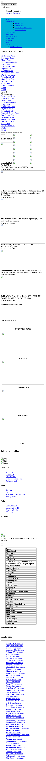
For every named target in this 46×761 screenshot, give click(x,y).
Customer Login (12, 510)
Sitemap (9, 490)
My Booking (10, 38)
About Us (9, 472)
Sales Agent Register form (15, 494)
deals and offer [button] (10, 21)
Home (7, 19)
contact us (9, 45)
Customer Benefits (12, 508)
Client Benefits (11, 506)
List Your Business (13, 13)
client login (9, 34)
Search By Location (9, 5)
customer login (10, 32)
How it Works (11, 477)
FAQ (7, 492)
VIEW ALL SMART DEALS (34, 304)
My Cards (9, 40)
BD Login (9, 512)
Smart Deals (19, 23)
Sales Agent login (11, 36)
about (7, 42)
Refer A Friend (11, 481)
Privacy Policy (11, 496)
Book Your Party (20, 30)
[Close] (2, 457)
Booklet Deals (19, 25)
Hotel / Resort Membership (23, 28)
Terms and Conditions (14, 479)
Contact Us (10, 475)
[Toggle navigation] (2, 2)
